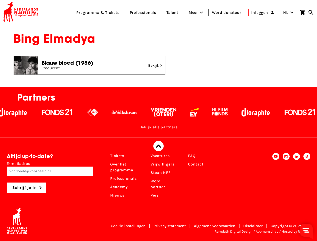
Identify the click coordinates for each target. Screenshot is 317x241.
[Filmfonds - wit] (216, 112)
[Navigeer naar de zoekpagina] (311, 12)
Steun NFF (161, 172)
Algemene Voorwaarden (214, 226)
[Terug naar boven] (158, 146)
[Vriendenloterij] (160, 112)
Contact (195, 164)
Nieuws (117, 195)
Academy (119, 186)
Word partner (158, 184)
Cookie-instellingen (128, 226)
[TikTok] (306, 177)
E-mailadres (18, 163)
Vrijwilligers (162, 164)
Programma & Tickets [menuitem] (97, 12)
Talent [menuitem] (172, 12)
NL (285, 12)
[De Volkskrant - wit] (120, 112)
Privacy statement (170, 226)
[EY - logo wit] (191, 112)
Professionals (123, 178)
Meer (193, 12)
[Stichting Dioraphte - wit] (252, 112)
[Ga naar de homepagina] (20, 12)
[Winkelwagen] (302, 12)
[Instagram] (286, 177)
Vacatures (160, 155)
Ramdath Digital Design (234, 231)
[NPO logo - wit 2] (89, 112)
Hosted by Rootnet (296, 231)
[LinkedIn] (296, 177)
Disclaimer (253, 226)
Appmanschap (267, 231)
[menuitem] (193, 12)
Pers (155, 195)
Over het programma (121, 167)
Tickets (117, 155)
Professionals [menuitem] (143, 12)
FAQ (192, 155)
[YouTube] (275, 177)
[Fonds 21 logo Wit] (53, 112)
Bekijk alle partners (159, 127)
